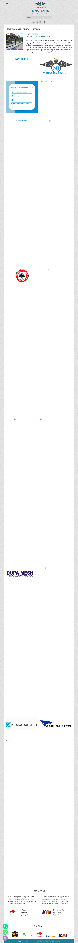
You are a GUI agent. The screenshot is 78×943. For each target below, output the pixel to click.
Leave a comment (45, 36)
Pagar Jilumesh (32, 34)
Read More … (55, 52)
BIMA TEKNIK (40, 10)
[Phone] (5, 926)
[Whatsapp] (5, 932)
